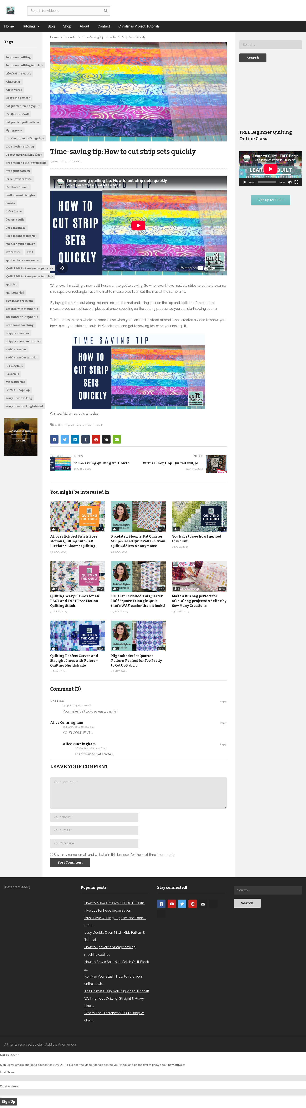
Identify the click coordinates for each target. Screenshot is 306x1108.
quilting (11, 284)
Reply (223, 701)
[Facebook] (161, 904)
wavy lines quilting (19, 398)
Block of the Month (18, 73)
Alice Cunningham (66, 723)
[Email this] (117, 439)
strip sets (70, 425)
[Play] (245, 182)
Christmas (13, 81)
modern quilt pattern (20, 244)
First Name (7, 1072)
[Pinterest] (192, 904)
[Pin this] (96, 439)
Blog (51, 26)
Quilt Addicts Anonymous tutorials (29, 276)
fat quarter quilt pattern (22, 122)
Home (9, 26)
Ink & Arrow (14, 211)
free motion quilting (20, 146)
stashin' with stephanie (22, 308)
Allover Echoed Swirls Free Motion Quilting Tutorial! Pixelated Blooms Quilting (73, 541)
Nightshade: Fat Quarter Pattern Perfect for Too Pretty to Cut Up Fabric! (136, 660)
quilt (30, 252)
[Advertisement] (270, 95)
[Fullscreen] (296, 182)
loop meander (16, 227)
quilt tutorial (15, 292)
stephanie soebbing (20, 325)
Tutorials (29, 26)
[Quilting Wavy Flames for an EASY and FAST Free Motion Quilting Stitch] (77, 576)
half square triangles (20, 195)
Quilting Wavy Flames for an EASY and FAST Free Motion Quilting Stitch (74, 601)
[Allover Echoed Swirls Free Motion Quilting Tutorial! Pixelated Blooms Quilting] (77, 516)
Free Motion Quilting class (24, 154)
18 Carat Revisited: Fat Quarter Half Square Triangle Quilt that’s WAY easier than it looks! (138, 601)
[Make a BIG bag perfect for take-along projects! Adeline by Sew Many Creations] (199, 576)
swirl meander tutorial (21, 357)
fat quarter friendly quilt (23, 106)
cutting (59, 425)
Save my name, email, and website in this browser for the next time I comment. (114, 855)
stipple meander (17, 333)
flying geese (14, 130)
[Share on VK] (106, 439)
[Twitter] (182, 904)
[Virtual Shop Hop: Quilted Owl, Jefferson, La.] (185, 464)
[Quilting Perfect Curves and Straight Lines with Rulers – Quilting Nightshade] (77, 636)
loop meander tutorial (21, 235)
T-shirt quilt (14, 365)
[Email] (203, 904)
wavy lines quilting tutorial (24, 406)
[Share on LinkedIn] (75, 439)
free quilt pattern (18, 171)
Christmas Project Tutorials (139, 26)
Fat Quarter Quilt (17, 114)
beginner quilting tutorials (24, 65)
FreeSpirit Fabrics (19, 179)
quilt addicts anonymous (23, 260)
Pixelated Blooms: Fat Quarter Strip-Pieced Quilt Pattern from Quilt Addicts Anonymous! (138, 541)
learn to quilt (15, 219)
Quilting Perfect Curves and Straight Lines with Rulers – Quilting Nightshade (74, 660)
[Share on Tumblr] (85, 439)
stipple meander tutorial (23, 341)
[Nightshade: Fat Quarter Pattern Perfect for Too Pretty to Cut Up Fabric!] (138, 636)
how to (10, 203)
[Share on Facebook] (54, 439)
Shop (67, 26)
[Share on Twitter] (65, 439)
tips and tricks (84, 425)
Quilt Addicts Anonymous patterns (29, 268)
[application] (270, 168)
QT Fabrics (13, 252)
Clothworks (14, 89)
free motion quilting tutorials (26, 162)
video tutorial (15, 381)
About (84, 26)
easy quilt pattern (18, 98)
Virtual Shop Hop (18, 390)
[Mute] (290, 182)
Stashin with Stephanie (22, 317)
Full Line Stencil (17, 187)
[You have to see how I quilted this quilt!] (199, 516)
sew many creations (19, 300)
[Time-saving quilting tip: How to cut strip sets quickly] (92, 463)
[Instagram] (213, 904)
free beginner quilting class (25, 138)
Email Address (9, 1086)
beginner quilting (18, 57)
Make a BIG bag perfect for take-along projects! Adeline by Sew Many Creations (199, 601)
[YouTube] (172, 904)
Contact (104, 26)
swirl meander (16, 349)
